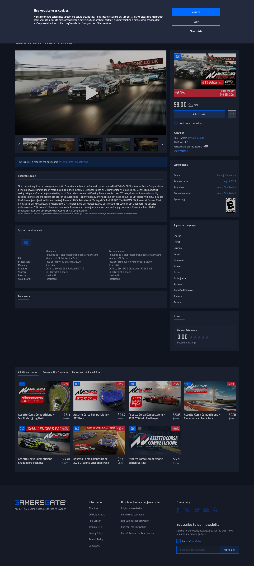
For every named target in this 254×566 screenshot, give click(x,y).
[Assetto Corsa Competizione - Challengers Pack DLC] (44, 440)
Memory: (23, 265)
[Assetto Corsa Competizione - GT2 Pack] (99, 396)
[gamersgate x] (187, 510)
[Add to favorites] (232, 114)
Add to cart (199, 114)
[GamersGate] (41, 505)
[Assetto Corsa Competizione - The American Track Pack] (210, 396)
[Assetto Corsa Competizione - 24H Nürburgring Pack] (44, 396)
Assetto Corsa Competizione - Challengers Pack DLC (36, 461)
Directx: (22, 275)
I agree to (191, 541)
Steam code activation (132, 514)
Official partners (97, 514)
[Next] (162, 144)
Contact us (94, 545)
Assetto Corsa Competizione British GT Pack (146, 461)
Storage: (22, 272)
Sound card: (24, 279)
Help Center (95, 521)
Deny (196, 21)
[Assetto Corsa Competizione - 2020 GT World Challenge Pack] (99, 440)
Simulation (230, 175)
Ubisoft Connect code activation (137, 533)
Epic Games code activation (135, 521)
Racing (220, 175)
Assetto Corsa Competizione (73, 162)
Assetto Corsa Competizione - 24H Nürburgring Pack (36, 416)
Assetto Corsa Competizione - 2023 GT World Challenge (147, 416)
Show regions (181, 151)
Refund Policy (96, 539)
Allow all (196, 12)
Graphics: (23, 268)
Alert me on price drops (192, 123)
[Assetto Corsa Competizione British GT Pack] (155, 440)
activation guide (196, 138)
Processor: (24, 261)
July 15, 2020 (229, 181)
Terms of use (95, 527)
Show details (196, 31)
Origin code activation (132, 508)
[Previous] (19, 144)
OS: (19, 258)
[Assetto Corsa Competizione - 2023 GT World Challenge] (155, 396)
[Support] (215, 510)
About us (93, 508)
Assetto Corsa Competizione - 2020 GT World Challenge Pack (91, 461)
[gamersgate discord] (206, 510)
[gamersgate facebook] (178, 510)
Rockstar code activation (133, 527)
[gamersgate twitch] (196, 510)
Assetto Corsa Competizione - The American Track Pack (202, 416)
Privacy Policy (96, 533)
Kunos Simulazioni (226, 187)
